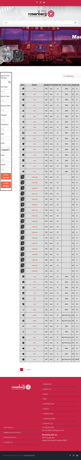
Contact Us (8, 442)
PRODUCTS (47, 384)
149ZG (34, 298)
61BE (34, 348)
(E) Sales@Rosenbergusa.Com (53, 430)
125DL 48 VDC (34, 204)
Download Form (10, 437)
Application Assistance (12, 432)
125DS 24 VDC (34, 232)
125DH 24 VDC (34, 182)
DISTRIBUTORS (48, 404)
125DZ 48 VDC (34, 271)
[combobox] (6, 91)
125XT (34, 287)
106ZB (34, 122)
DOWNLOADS (48, 414)
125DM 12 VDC (34, 210)
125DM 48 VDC (34, 221)
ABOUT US (47, 389)
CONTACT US (48, 423)
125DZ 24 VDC (34, 265)
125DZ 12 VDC (34, 260)
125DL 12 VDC (34, 193)
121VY (34, 166)
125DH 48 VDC (34, 188)
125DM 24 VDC (34, 216)
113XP (34, 155)
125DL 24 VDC (34, 199)
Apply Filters (6, 176)
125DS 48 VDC (34, 238)
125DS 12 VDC (34, 227)
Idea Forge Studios (29, 455)
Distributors (8, 427)
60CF (35, 337)
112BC (34, 144)
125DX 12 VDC (34, 243)
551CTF (34, 326)
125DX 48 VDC (34, 254)
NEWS (45, 394)
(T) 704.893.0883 (48, 427)
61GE (34, 359)
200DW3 (34, 315)
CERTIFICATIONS (49, 419)
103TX (34, 88)
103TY (34, 100)
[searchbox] (10, 91)
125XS (34, 276)
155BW (34, 309)
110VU (34, 133)
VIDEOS (46, 409)
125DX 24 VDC (34, 249)
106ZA (34, 111)
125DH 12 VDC (34, 177)
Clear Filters (6, 185)
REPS (45, 399)
